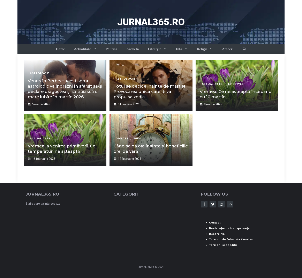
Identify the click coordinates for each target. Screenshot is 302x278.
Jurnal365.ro (151, 22)
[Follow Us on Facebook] (204, 204)
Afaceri (228, 49)
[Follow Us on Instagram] (221, 204)
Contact (215, 222)
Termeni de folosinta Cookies (231, 239)
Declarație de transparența (229, 228)
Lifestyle (154, 49)
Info (179, 49)
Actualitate (82, 49)
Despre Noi (217, 233)
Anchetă (132, 49)
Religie (202, 49)
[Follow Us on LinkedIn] (230, 204)
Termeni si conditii (223, 245)
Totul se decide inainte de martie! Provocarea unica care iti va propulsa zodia (149, 91)
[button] (244, 49)
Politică (111, 49)
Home (60, 49)
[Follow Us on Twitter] (213, 204)
